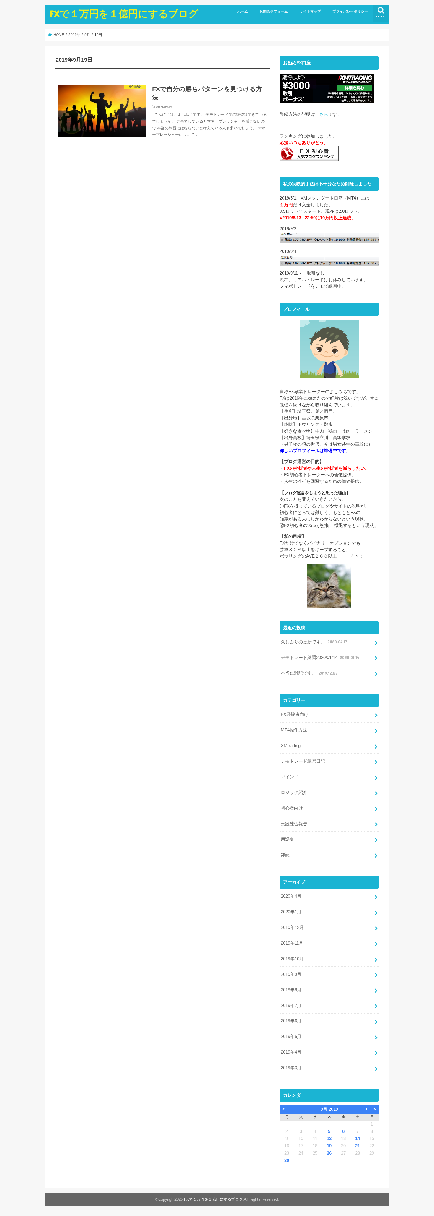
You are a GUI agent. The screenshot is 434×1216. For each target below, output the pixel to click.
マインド (289, 777)
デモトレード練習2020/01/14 (320, 657)
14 (357, 1138)
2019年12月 (292, 927)
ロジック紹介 (294, 792)
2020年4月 (291, 896)
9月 (87, 35)
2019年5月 (291, 1036)
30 (286, 1160)
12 (329, 1138)
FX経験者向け (295, 714)
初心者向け (292, 808)
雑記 (285, 854)
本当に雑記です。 (309, 673)
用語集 (287, 839)
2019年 (74, 35)
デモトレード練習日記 (303, 761)
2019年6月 (291, 1021)
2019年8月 (291, 990)
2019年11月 (292, 943)
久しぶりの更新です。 (314, 642)
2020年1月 (291, 911)
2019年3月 (291, 1067)
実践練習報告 (294, 823)
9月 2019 (329, 1109)
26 (329, 1153)
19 (329, 1145)
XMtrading (291, 745)
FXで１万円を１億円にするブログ (124, 13)
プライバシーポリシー (350, 11)
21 (357, 1145)
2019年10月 (292, 958)
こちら (321, 114)
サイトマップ (310, 11)
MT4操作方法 (294, 730)
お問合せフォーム (274, 11)
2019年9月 (291, 974)
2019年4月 (291, 1052)
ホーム (242, 11)
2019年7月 (291, 1005)
